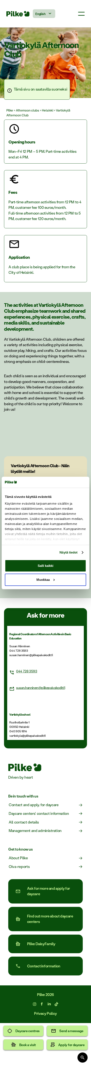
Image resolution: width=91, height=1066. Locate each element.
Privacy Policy (45, 1013)
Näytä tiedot (68, 552)
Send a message (71, 1031)
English (40, 14)
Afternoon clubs (27, 110)
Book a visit (27, 1045)
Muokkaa (43, 579)
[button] (81, 13)
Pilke (9, 110)
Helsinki (47, 110)
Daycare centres (27, 1031)
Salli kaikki (45, 565)
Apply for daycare (71, 1045)
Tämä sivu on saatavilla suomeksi (40, 89)
